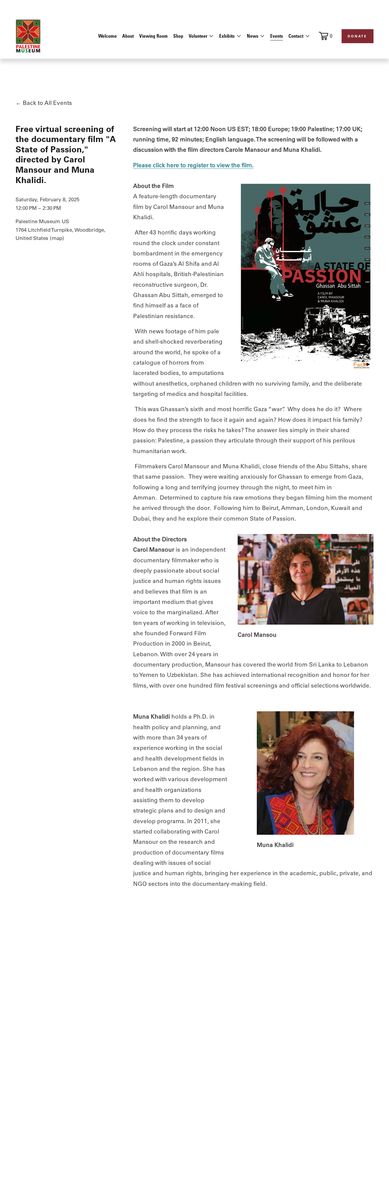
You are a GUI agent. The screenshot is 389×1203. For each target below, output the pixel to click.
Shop (178, 36)
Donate (357, 36)
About (128, 36)
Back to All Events (47, 102)
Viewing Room (153, 36)
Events (276, 36)
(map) (57, 238)
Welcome (107, 36)
